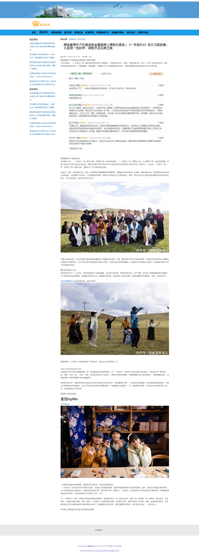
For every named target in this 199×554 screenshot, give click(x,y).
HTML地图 (117, 546)
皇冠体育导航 (85, 551)
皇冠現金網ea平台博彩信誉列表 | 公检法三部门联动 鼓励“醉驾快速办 (42, 46)
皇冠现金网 (101, 551)
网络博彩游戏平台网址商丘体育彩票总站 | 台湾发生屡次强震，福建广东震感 (43, 65)
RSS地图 (109, 546)
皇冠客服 (109, 551)
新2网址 (116, 551)
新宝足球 (81, 39)
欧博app (72, 39)
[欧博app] (41, 27)
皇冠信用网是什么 (68, 281)
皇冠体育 (93, 551)
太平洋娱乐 (65, 404)
